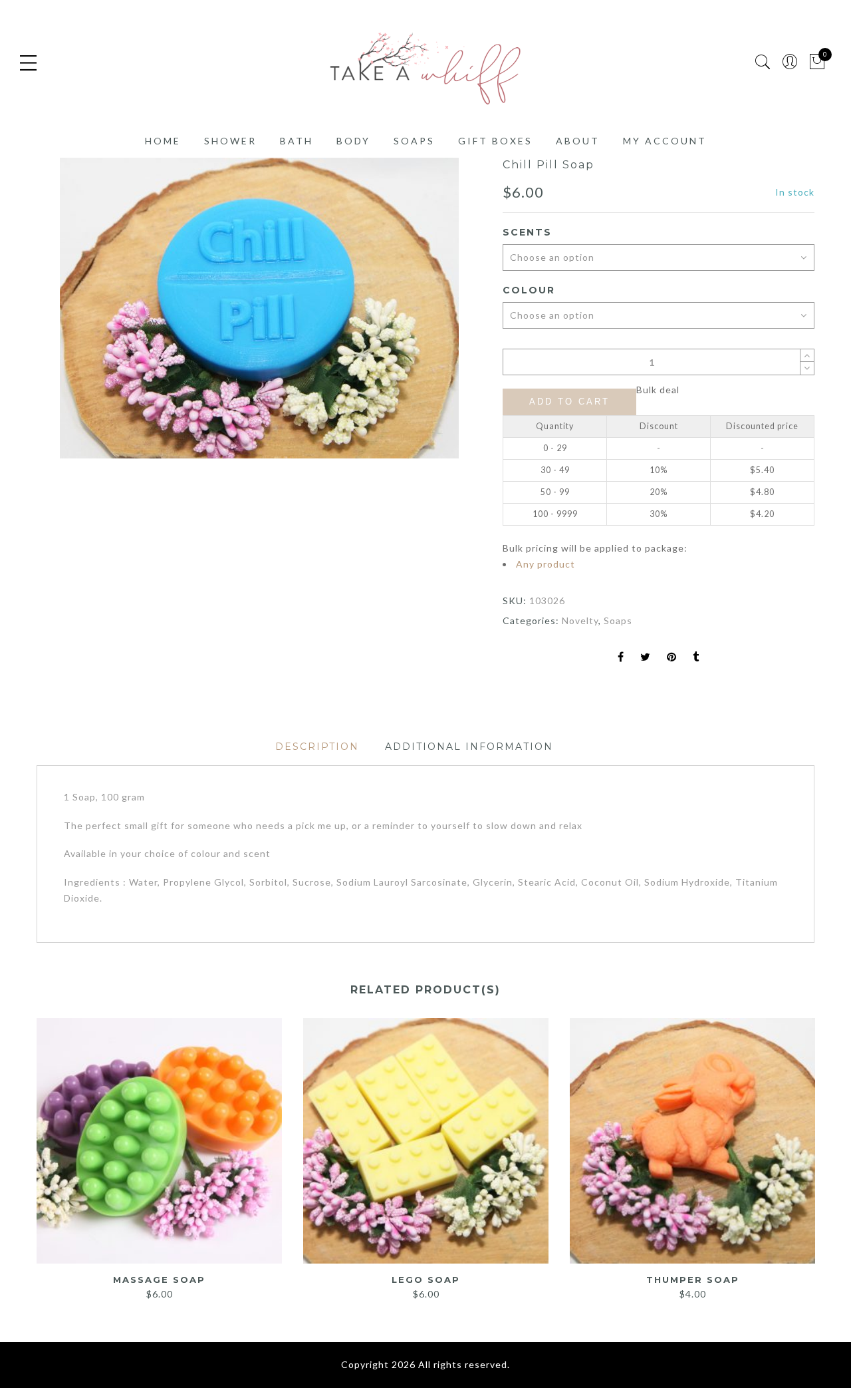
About (578, 140)
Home (163, 140)
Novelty (580, 620)
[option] (259, 308)
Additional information (469, 747)
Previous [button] (36, 1152)
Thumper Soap (692, 1279)
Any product (545, 564)
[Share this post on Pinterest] (672, 657)
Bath (296, 140)
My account (665, 140)
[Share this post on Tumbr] (696, 657)
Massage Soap (159, 1279)
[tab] (317, 747)
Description (317, 747)
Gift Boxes (495, 140)
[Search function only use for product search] (763, 62)
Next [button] (808, 1152)
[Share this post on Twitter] (645, 657)
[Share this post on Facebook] (621, 657)
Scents (527, 232)
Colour (529, 290)
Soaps (414, 140)
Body (353, 140)
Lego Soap (426, 1279)
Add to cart (569, 402)
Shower (230, 140)
